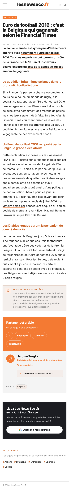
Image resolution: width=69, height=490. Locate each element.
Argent (8, 461)
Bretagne (21, 461)
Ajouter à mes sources (36, 429)
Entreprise (35, 461)
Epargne (50, 461)
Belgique (21, 387)
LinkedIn (39, 335)
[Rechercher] (60, 4)
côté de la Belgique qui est (45, 66)
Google (8, 466)
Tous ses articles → (26, 365)
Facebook (22, 335)
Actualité (10, 17)
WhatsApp (15, 343)
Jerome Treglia (11, 44)
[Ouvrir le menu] (5, 5)
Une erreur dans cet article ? (38, 373)
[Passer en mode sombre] (65, 4)
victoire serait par (14, 205)
